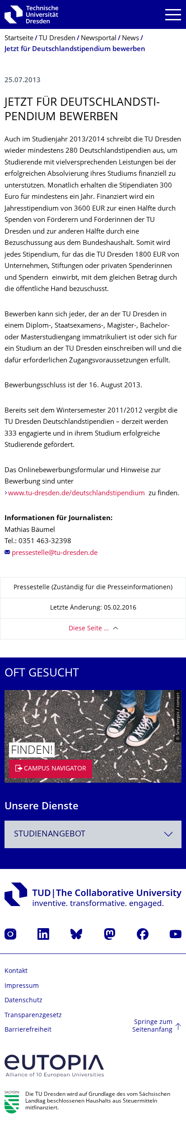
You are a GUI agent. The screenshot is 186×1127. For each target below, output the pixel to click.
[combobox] (93, 834)
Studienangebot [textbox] (49, 834)
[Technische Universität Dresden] (31, 14)
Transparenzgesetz (33, 1016)
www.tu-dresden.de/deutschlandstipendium (76, 493)
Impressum (22, 986)
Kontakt (16, 971)
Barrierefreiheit (28, 1030)
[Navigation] (173, 14)
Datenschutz (23, 1001)
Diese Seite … (89, 629)
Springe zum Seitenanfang (152, 1026)
